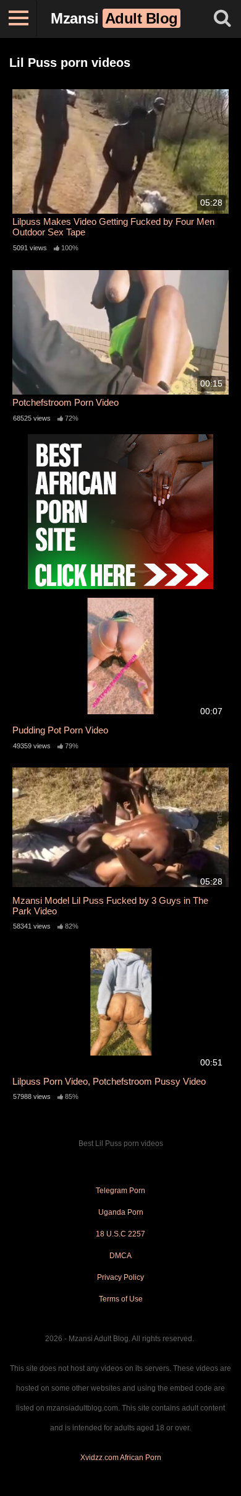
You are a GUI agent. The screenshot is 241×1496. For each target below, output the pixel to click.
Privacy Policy (120, 1277)
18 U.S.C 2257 (120, 1234)
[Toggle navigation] (18, 18)
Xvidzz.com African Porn (120, 1457)
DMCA (120, 1255)
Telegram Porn (120, 1190)
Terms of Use (121, 1299)
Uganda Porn (120, 1212)
